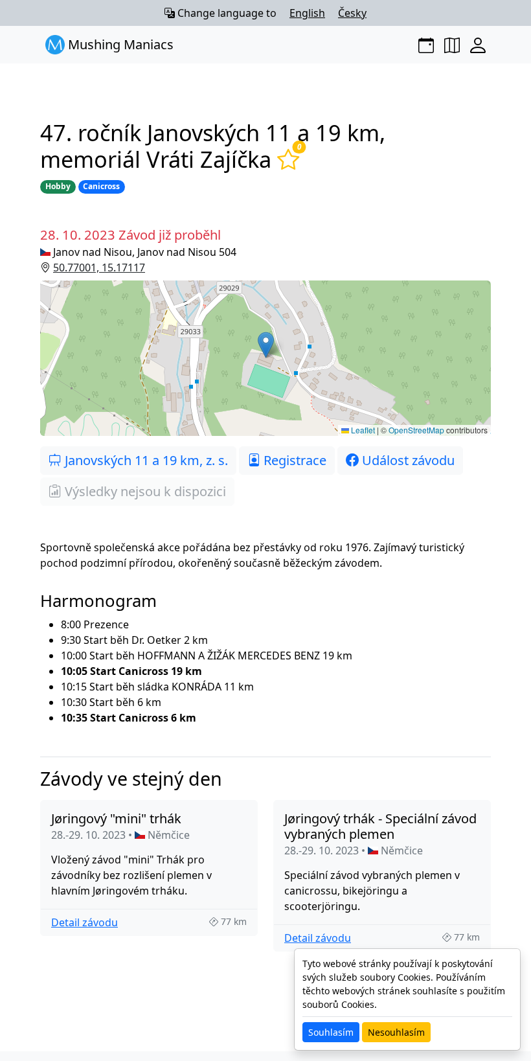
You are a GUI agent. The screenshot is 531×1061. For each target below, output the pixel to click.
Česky (352, 13)
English (307, 13)
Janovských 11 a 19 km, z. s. (145, 460)
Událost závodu (407, 460)
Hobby (58, 186)
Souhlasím (331, 1032)
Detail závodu (84, 922)
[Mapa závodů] (452, 44)
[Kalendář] (426, 44)
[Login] (478, 44)
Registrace (293, 460)
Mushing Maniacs (119, 44)
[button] (265, 358)
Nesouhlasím (396, 1032)
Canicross (101, 186)
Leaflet (362, 429)
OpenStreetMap (416, 429)
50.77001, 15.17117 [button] (99, 267)
